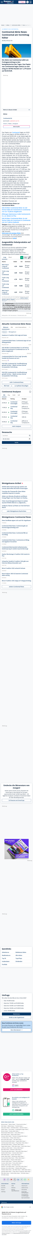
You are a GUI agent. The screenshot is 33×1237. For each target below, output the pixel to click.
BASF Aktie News (5, 1134)
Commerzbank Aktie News (8, 1143)
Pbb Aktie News (5, 1173)
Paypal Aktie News (6, 1146)
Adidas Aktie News (6, 1164)
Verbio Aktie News (15, 1173)
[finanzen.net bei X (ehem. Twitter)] (14, 1179)
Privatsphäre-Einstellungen (25, 1195)
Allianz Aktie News (15, 1138)
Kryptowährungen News (22, 1129)
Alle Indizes (19, 955)
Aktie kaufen (16, 126)
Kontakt (3, 1185)
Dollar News (4, 1129)
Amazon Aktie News (6, 1136)
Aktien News (12, 1124)
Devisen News (23, 1127)
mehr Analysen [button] (16, 426)
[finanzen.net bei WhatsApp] (25, 1179)
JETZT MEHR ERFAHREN (16, 1114)
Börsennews (4, 1124)
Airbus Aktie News (18, 1148)
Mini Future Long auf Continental (5, 266)
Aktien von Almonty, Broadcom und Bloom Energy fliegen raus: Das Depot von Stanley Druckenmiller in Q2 (14, 497)
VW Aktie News (5, 1175)
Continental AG (7, 118)
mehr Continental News (16, 382)
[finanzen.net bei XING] (21, 1179)
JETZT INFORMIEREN (16, 1089)
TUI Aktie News (5, 1138)
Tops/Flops (19, 958)
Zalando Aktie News (6, 1171)
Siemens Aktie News (18, 1161)
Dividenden (19, 961)
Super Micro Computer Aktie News (21, 1171)
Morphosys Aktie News (17, 1156)
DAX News (3, 1126)
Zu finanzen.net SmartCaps (16, 800)
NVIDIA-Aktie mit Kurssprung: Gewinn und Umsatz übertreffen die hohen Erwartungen (15, 487)
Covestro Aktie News (6, 1161)
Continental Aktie (16, 25)
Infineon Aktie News (18, 1144)
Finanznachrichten (21, 1124)
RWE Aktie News (16, 1146)
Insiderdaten (5, 961)
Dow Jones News (5, 1127)
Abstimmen (16, 1014)
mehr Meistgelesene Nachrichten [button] (16, 511)
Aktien (8, 25)
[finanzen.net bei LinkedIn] (18, 1179)
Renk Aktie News (25, 1146)
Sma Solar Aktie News (21, 1166)
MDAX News (11, 1126)
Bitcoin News (4, 1131)
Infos (14, 238)
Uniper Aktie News (15, 1154)
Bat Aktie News (16, 1169)
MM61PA (8, 299)
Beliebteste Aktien (21, 952)
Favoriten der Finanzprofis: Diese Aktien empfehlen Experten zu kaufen (13, 492)
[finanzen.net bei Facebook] (8, 1179)
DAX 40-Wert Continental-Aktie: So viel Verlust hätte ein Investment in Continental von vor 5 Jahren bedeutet (16, 220)
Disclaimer (24, 1189)
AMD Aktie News (5, 1154)
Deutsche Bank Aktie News (8, 1141)
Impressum (24, 1185)
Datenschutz (25, 1187)
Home (2, 25)
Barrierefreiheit (26, 1198)
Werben (13, 1187)
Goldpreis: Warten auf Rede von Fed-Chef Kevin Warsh (16, 506)
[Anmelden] (30, 2)
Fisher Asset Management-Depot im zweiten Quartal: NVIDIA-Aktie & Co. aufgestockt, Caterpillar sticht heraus (15, 502)
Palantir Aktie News (16, 1159)
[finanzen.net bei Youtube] (11, 1179)
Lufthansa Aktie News (6, 1148)
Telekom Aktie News (6, 1169)
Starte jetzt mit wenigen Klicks (11, 233)
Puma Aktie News (17, 1163)
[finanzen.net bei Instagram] (4, 1179)
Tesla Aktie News (19, 1132)
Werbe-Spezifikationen (15, 1190)
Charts (5, 123)
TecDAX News (18, 1126)
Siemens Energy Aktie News (20, 1136)
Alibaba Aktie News (20, 1168)
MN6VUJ (22, 298)
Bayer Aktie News (15, 1134)
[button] (22, 2)
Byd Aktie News (5, 1149)
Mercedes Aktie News (21, 1151)
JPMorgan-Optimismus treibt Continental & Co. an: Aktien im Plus (16, 215)
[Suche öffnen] (27, 2)
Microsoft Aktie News (6, 1139)
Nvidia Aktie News (13, 1131)
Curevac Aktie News (6, 1163)
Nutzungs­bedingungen (25, 1192)
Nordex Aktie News (6, 1153)
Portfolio (4, 964)
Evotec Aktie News (6, 1156)
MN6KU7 (26, 298)
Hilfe (12, 1185)
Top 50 (4, 958)
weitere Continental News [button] (16, 587)
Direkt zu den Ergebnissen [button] (16, 1017)
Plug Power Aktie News (22, 1143)
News (10, 123)
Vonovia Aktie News (17, 1153)
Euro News (11, 1129)
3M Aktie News (25, 1173)
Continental (16, 132)
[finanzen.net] (9, 1)
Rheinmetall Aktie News (7, 1132)
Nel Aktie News (16, 1164)
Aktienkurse (5, 952)
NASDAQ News (15, 1127)
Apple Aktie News (20, 1141)
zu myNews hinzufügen (21, 386)
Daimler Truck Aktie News (7, 1166)
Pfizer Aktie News (19, 1158)
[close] (30, 1207)
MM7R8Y (4, 299)
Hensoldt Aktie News (6, 1144)
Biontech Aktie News (15, 1149)
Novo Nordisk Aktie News (7, 1158)
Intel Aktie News (5, 1159)
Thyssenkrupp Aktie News (8, 1151)
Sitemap (3, 1191)
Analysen (15, 123)
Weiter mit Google (16, 1222)
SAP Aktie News (17, 1139)
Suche (16, 442)
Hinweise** (4, 300)
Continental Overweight (14, 402)
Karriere (3, 1187)
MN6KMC (13, 299)
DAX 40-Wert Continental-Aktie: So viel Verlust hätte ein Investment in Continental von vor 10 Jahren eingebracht (16, 209)
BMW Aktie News (26, 1169)
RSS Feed (6, 386)
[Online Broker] (9, 3)
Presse (3, 1189)
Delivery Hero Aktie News (7, 1168)
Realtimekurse (6, 955)
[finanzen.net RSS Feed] (28, 1179)
